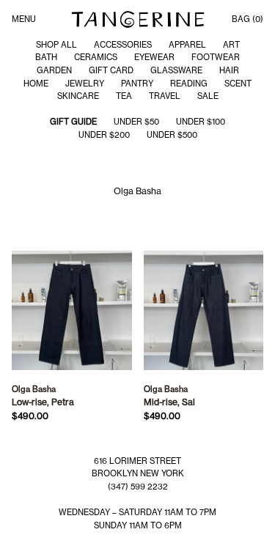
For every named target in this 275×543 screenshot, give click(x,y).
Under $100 (200, 122)
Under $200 (104, 135)
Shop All (56, 45)
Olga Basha (34, 389)
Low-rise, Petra (43, 402)
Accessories (123, 45)
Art (231, 45)
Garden (54, 70)
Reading (189, 83)
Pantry (137, 83)
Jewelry (84, 83)
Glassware (176, 70)
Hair (229, 70)
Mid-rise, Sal (169, 402)
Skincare (78, 96)
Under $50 (136, 122)
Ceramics (95, 57)
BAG (247, 19)
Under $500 (172, 135)
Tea (124, 96)
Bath (46, 57)
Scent (238, 83)
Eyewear (154, 57)
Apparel (187, 45)
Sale (208, 96)
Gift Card (111, 70)
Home (35, 83)
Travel (164, 96)
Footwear (215, 57)
